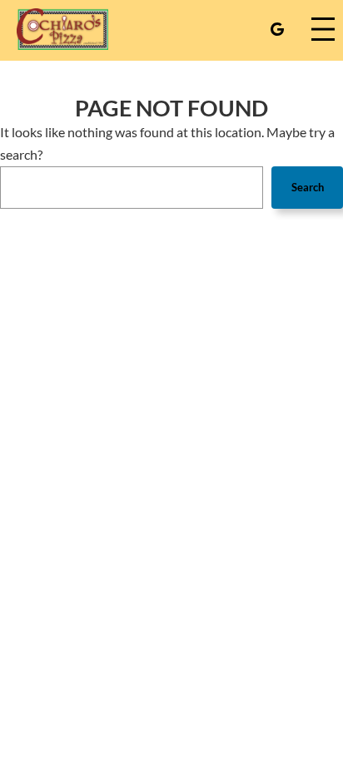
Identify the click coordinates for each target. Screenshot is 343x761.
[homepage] (62, 29)
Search (307, 187)
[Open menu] (323, 29)
